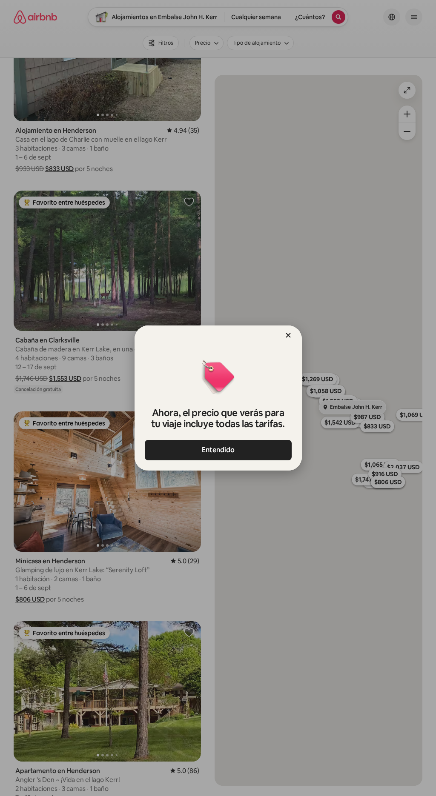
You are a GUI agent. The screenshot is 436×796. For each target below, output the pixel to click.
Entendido (218, 449)
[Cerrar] (288, 335)
